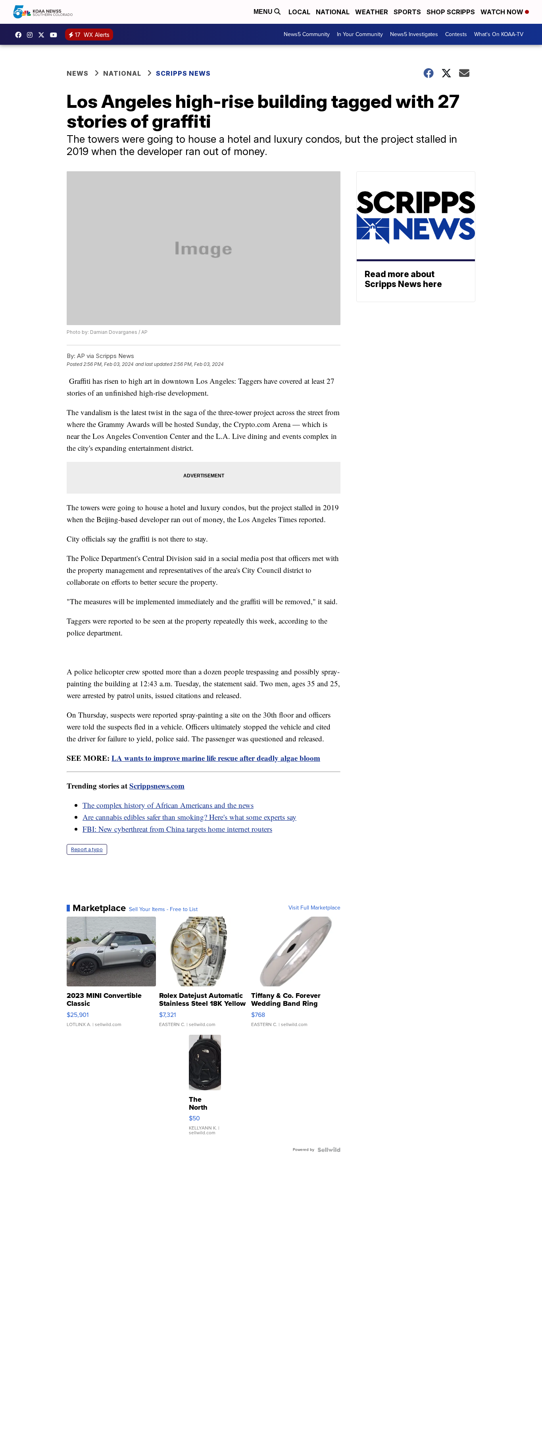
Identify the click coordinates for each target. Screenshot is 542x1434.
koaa (43, 35)
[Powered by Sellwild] (328, 1150)
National (333, 12)
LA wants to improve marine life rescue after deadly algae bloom (215, 757)
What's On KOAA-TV (498, 34)
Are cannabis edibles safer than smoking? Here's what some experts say (189, 817)
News (77, 73)
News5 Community (307, 34)
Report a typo (87, 849)
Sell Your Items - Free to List (163, 909)
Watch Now (502, 12)
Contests (456, 34)
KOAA (20, 35)
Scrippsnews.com (157, 785)
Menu (264, 11)
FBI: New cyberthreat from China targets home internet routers (177, 829)
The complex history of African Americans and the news (168, 805)
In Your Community (360, 34)
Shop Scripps (451, 12)
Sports (407, 12)
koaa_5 (32, 35)
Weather (371, 12)
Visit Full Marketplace (314, 908)
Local (299, 12)
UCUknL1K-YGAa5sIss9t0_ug (55, 35)
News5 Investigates (414, 34)
